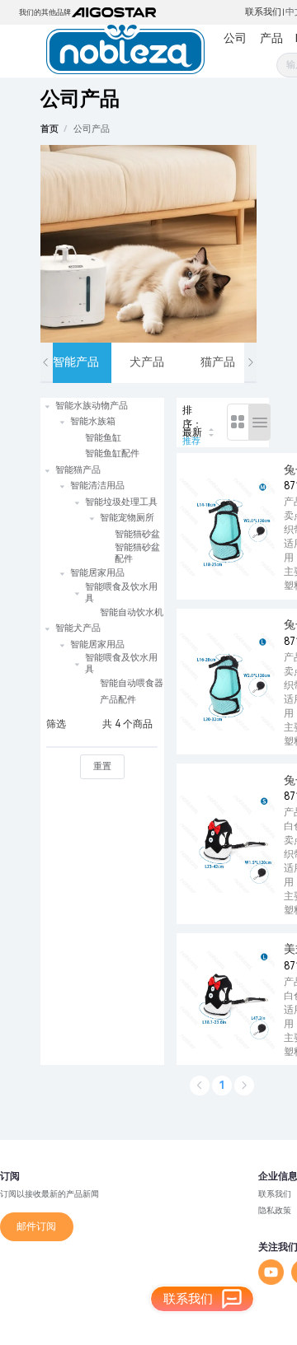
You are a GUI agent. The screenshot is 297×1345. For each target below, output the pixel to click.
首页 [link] (49, 129)
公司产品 (91, 129)
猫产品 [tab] (217, 361)
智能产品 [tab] (76, 361)
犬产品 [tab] (147, 361)
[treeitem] (102, 430)
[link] (91, 129)
